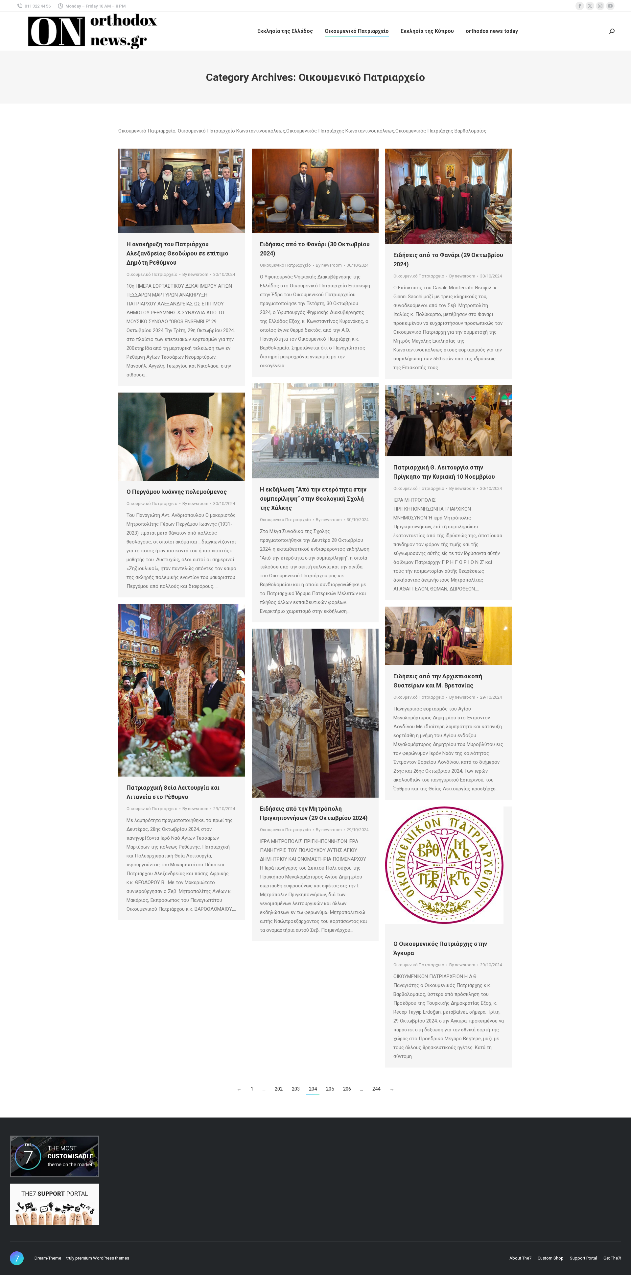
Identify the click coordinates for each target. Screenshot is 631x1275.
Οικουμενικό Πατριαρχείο (152, 274)
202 (279, 1089)
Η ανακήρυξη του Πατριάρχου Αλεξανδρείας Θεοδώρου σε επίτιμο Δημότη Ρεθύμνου (177, 253)
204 (313, 1089)
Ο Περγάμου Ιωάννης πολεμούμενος (177, 491)
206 (347, 1089)
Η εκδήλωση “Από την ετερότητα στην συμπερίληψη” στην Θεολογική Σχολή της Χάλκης (313, 498)
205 (330, 1089)
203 (296, 1089)
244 (376, 1089)
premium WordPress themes (102, 1258)
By (195, 274)
